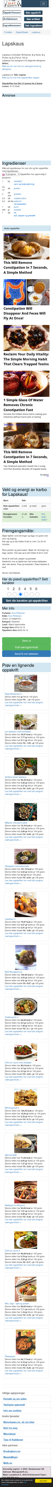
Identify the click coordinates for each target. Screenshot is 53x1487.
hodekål (17, 209)
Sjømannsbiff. (11, 1154)
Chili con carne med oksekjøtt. (18, 1062)
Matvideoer (9, 1433)
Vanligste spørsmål (14, 1404)
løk (15, 212)
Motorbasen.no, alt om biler (18, 1422)
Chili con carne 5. (12, 1250)
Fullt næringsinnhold (26, 647)
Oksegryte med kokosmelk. (17, 866)
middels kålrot (20, 198)
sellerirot (17, 201)
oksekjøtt (18, 181)
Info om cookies (12, 1410)
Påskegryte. (10, 1356)
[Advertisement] (26, 125)
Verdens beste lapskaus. (16, 776)
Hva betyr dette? (44, 517)
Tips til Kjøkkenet (13, 1439)
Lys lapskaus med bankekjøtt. (18, 731)
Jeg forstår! (43, 1481)
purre (16, 206)
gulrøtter (17, 194)
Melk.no (7, 1463)
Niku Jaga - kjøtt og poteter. (17, 1303)
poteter (17, 188)
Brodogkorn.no (11, 1451)
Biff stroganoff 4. (12, 1107)
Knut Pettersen (18, 613)
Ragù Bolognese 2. (13, 693)
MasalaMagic (10, 1457)
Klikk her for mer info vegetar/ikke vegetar (20, 77)
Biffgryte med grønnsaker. (16, 822)
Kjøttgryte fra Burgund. (15, 1205)
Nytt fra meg (10, 1428)
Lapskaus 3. (10, 918)
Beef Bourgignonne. (14, 971)
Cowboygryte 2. (12, 1017)
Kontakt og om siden (15, 1398)
